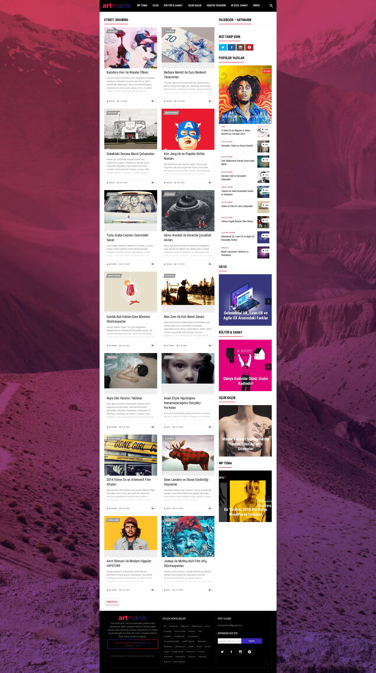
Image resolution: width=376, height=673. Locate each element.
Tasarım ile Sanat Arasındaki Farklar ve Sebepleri (237, 193)
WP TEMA (142, 5)
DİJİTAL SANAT (239, 5)
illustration (202, 641)
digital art (185, 626)
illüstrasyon (180, 646)
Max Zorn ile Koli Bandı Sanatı (184, 317)
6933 (266, 190)
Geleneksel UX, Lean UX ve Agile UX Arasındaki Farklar (237, 238)
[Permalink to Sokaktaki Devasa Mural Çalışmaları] (130, 128)
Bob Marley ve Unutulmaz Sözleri (245, 116)
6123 (266, 220)
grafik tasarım (188, 641)
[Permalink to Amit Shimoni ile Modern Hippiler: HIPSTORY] (130, 532)
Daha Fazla (112, 602)
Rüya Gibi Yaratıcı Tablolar (124, 398)
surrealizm (180, 656)
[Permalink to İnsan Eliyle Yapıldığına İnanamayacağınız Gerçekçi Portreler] (188, 368)
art (165, 626)
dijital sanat (197, 626)
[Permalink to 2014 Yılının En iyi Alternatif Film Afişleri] (130, 471)
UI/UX (156, 5)
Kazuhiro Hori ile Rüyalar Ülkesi (127, 72)
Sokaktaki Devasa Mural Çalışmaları (131, 154)
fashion (191, 631)
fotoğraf (167, 636)
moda (190, 646)
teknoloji (202, 656)
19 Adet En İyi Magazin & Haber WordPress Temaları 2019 (235, 132)
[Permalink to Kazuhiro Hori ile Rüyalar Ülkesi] (130, 53)
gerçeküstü (193, 636)
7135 (266, 175)
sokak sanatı (177, 651)
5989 (266, 236)
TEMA (223, 127)
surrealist (168, 656)
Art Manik (113, 264)
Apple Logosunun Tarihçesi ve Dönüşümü (235, 253)
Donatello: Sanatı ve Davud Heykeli (237, 145)
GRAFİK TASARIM (216, 5)
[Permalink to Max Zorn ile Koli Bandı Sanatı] (188, 288)
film (200, 631)
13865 (266, 130)
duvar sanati (179, 631)
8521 (266, 145)
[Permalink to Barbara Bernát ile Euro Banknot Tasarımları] (188, 44)
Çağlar (112, 101)
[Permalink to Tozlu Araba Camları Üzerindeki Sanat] (130, 206)
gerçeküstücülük (171, 641)
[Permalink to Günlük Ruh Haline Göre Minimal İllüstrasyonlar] (130, 291)
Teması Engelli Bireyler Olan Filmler (237, 221)
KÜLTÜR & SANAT (173, 5)
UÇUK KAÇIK (195, 5)
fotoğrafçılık (179, 636)
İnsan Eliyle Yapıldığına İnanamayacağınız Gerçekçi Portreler (182, 403)
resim (207, 646)
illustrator (168, 646)
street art (190, 651)
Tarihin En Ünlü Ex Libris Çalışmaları (237, 206)
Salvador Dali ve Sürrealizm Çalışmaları (233, 178)
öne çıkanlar (179, 661)
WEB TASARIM (230, 233)
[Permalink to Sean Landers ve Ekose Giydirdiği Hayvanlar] (188, 452)
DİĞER (256, 5)
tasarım (191, 656)
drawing (167, 631)
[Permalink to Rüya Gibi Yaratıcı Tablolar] (130, 370)
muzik (199, 646)
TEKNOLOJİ (225, 248)
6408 (266, 205)
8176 (266, 160)
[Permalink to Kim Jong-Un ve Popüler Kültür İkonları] (188, 135)
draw (207, 626)
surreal (201, 651)
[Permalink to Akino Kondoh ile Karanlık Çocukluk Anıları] (188, 210)
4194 (266, 251)
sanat (166, 651)
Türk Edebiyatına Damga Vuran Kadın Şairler (238, 162)
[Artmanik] (117, 5)
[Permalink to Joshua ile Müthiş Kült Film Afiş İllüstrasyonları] (188, 550)
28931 (268, 71)
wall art (167, 661)
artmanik (173, 626)
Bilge (168, 427)
